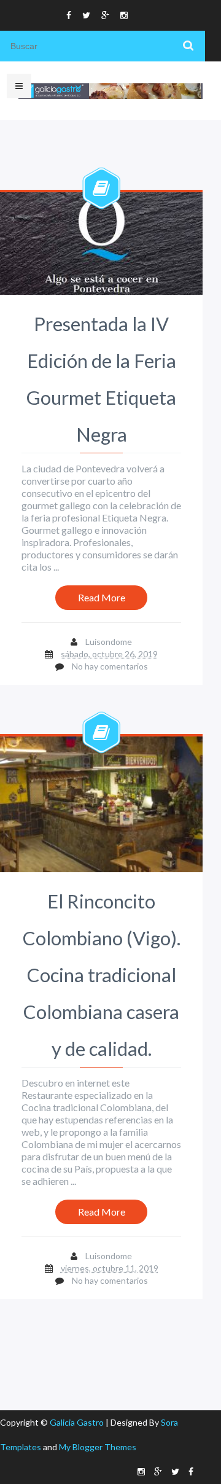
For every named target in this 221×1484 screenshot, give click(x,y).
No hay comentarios (110, 666)
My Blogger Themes (97, 1447)
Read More (101, 597)
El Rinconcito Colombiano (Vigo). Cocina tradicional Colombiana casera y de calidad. (101, 974)
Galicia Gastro (78, 1422)
